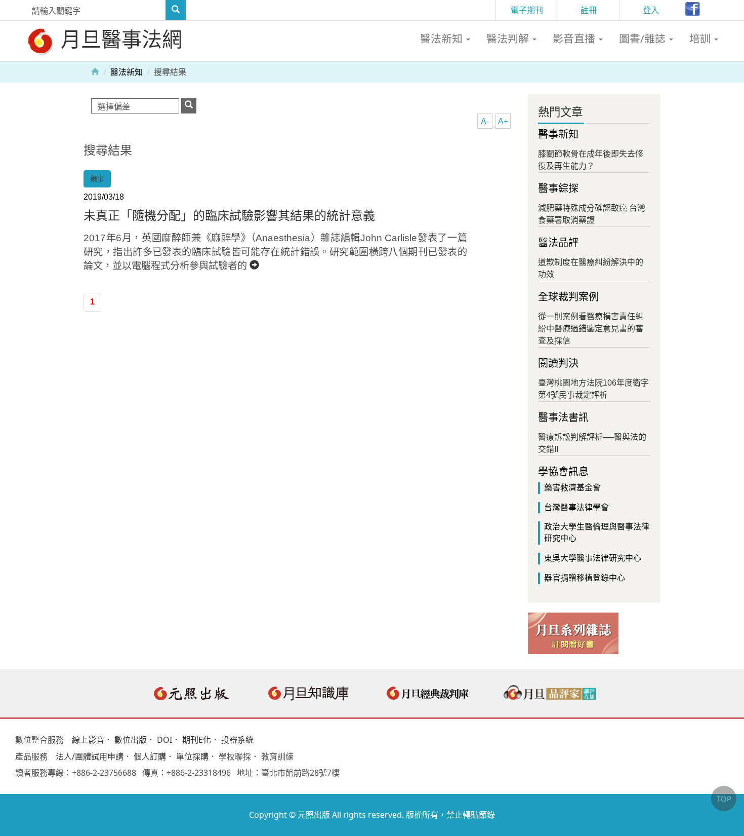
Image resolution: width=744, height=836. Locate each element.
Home (95, 71)
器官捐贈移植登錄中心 (584, 578)
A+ (503, 121)
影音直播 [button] (575, 38)
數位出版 (130, 739)
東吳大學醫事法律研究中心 (592, 558)
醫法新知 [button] (442, 38)
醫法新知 (126, 72)
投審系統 (237, 739)
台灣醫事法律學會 (576, 507)
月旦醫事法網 (119, 39)
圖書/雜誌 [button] (643, 38)
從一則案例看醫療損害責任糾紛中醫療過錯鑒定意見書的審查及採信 (590, 328)
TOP (724, 798)
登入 (651, 10)
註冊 (589, 10)
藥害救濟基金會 (572, 487)
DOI (164, 739)
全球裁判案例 (568, 296)
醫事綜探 (558, 188)
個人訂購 (150, 756)
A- (485, 121)
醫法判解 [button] (508, 38)
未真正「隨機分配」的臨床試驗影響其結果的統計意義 (229, 215)
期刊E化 (196, 739)
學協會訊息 (563, 471)
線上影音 (88, 739)
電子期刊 (527, 10)
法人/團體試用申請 (89, 756)
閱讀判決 (558, 363)
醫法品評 (558, 242)
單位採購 (192, 756)
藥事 (97, 179)
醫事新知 (558, 134)
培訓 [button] (701, 38)
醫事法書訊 (563, 417)
